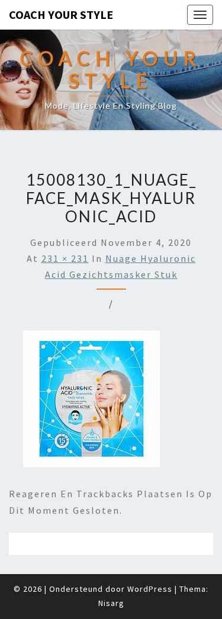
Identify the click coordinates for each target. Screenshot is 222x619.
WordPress (149, 589)
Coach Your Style (61, 14)
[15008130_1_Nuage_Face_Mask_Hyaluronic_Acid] (91, 403)
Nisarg (111, 603)
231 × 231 (65, 258)
